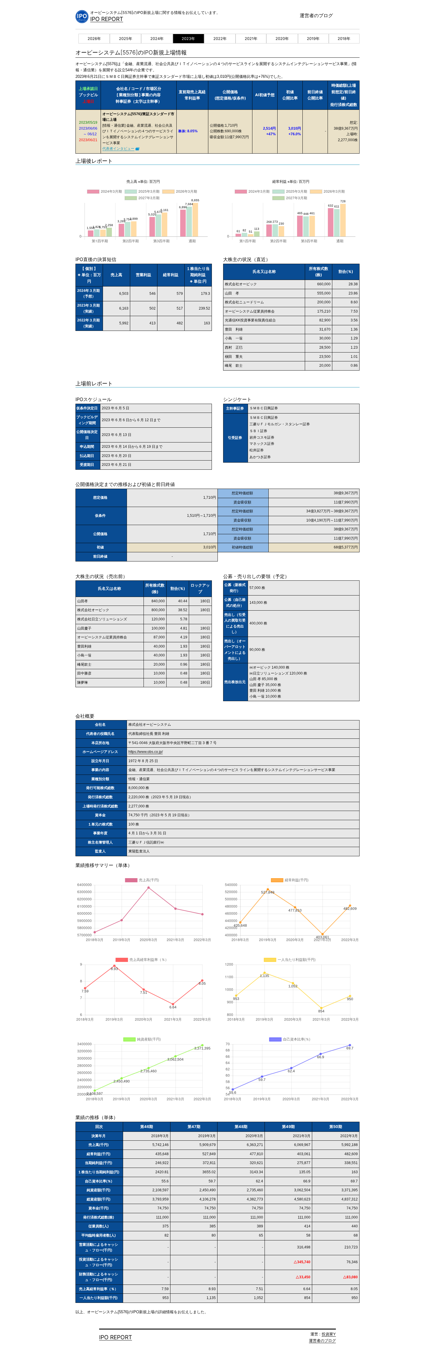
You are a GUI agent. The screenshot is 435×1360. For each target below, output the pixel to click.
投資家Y (329, 1334)
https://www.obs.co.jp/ (145, 752)
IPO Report (106, 18)
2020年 (282, 38)
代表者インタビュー (118, 148)
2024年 (157, 38)
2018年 (344, 38)
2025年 (125, 38)
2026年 (94, 38)
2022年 (220, 38)
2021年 (251, 38)
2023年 (188, 38)
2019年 (313, 38)
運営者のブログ (316, 15)
